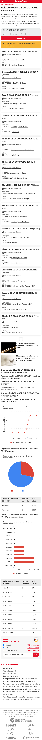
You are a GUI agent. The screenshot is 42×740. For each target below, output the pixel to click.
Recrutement (21, 712)
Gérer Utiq (23, 714)
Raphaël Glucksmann (10, 676)
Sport (6, 648)
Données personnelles (32, 712)
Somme (21, 65)
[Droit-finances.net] (31, 729)
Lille (13, 132)
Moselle (19, 332)
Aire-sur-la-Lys (16, 304)
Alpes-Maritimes (23, 222)
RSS (15, 712)
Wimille (14, 178)
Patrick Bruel (7, 668)
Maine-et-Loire (21, 309)
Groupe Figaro (13, 716)
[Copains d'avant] (11, 733)
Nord (17, 132)
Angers (12, 309)
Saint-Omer (15, 237)
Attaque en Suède (9, 673)
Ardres (13, 60)
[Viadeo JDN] (31, 733)
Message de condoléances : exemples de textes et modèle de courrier (27, 358)
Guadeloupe (25, 199)
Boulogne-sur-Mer (17, 150)
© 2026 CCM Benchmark (25, 716)
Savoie (22, 88)
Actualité (7, 645)
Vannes (13, 263)
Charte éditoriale (24, 710)
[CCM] (31, 725)
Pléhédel (14, 127)
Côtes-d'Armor (23, 127)
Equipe (16, 710)
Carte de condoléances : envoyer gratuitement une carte (27, 345)
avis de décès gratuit (26, 44)
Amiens (14, 65)
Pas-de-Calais (21, 60)
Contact (38, 710)
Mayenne (21, 281)
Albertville (14, 109)
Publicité (32, 710)
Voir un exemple (33, 645)
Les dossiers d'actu (10, 650)
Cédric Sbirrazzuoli (9, 671)
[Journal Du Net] (11, 729)
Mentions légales (31, 714)
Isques (13, 104)
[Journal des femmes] (11, 725)
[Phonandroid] (31, 737)
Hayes (13, 332)
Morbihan (20, 263)
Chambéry (15, 88)
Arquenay (14, 281)
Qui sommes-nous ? (7, 710)
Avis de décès (9, 5)
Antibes (14, 222)
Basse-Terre (15, 199)
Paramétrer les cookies (12, 714)
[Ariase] (11, 738)
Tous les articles (8, 712)
